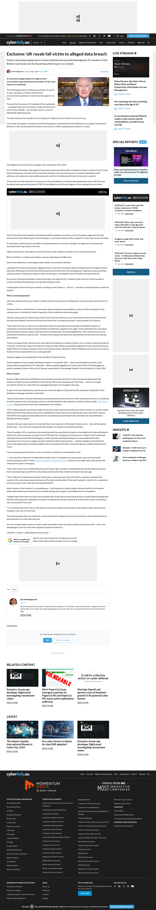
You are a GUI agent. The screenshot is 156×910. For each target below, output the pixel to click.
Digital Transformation (87, 42)
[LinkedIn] (119, 886)
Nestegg (10, 842)
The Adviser (11, 861)
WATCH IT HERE (124, 94)
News (64, 42)
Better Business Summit (51, 864)
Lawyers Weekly (13, 838)
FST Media (11, 830)
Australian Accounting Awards (54, 810)
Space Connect (12, 858)
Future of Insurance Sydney (88, 830)
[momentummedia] (42, 786)
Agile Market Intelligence (16, 898)
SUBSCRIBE (84, 893)
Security (73, 42)
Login (122, 36)
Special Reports (129, 142)
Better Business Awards (51, 861)
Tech (101, 42)
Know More (25, 615)
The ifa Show (119, 811)
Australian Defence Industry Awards (56, 837)
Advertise (46, 890)
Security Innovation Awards (88, 861)
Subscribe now (131, 421)
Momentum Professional (123, 826)
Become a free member (138, 36)
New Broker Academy (86, 841)
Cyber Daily (11, 822)
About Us (45, 886)
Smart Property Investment (17, 854)
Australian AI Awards (51, 814)
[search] (148, 774)
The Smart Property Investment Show (128, 819)
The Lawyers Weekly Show (124, 815)
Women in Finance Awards (88, 869)
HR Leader (11, 834)
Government (111, 42)
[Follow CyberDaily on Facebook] (89, 36)
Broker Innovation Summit (53, 872)
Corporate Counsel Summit (88, 807)
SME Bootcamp (84, 865)
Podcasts (131, 42)
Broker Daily (11, 819)
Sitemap (45, 898)
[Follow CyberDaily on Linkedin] (94, 36)
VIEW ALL (102, 192)
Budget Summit (84, 800)
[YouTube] (132, 886)
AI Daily (10, 811)
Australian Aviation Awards (53, 818)
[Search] (148, 42)
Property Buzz (12, 846)
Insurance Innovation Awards (89, 834)
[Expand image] (60, 103)
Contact (45, 894)
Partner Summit (84, 849)
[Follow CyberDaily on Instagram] (104, 36)
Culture (122, 42)
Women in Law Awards (123, 800)
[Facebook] (115, 886)
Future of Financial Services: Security (92, 826)
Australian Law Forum (51, 845)
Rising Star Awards (85, 857)
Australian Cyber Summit (52, 833)
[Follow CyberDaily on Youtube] (109, 36)
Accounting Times (13, 807)
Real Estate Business (14, 850)
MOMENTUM (24, 36)
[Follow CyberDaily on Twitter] (99, 36)
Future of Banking (85, 818)
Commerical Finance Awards (89, 803)
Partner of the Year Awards (88, 845)
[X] (123, 886)
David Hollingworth (17, 71)
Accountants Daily (14, 803)
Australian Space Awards (52, 849)
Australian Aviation (14, 815)
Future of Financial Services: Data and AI (93, 822)
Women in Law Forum (122, 803)
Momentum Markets (14, 886)
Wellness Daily (12, 865)
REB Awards (83, 853)
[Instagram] (128, 886)
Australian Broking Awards (53, 825)
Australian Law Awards (51, 841)
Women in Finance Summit (88, 873)
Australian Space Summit (52, 853)
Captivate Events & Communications (20, 894)
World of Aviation (13, 869)
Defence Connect (13, 826)
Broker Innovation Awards (53, 868)
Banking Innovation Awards (53, 857)
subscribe (70, 36)
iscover (141, 42)
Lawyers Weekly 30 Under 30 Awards (92, 838)
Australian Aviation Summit (53, 821)
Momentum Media (14, 890)
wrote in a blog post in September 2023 (50, 460)
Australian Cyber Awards (52, 829)
